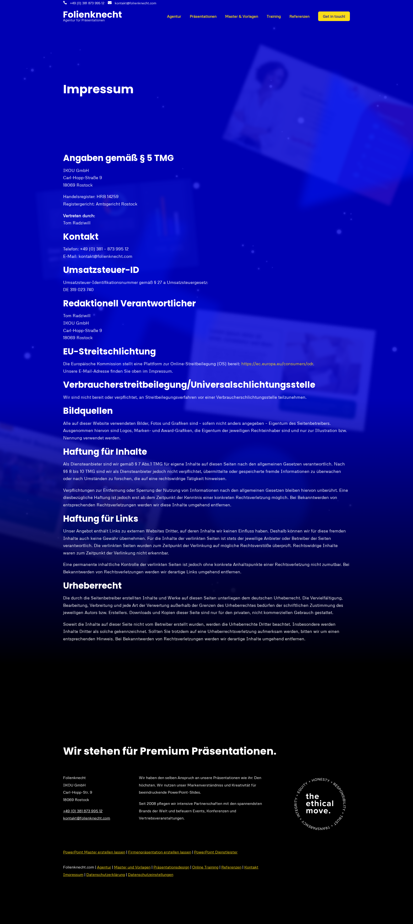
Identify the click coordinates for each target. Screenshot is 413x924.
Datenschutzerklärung (105, 874)
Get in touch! (334, 16)
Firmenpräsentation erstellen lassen (159, 852)
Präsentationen (203, 16)
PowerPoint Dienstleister (216, 852)
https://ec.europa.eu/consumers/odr (277, 363)
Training (274, 16)
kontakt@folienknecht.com (135, 3)
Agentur (174, 16)
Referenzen (299, 16)
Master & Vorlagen (241, 16)
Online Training (205, 867)
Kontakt (251, 867)
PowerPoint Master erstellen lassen (94, 852)
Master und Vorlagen (132, 867)
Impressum (73, 874)
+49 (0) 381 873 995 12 (87, 3)
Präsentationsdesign (171, 867)
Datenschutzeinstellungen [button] (150, 874)
